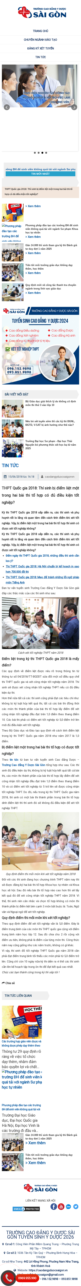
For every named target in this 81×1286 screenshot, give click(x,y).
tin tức (14, 759)
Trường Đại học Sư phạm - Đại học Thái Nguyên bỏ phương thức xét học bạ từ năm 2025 (50, 445)
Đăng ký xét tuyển (40, 48)
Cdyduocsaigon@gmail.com (47, 1274)
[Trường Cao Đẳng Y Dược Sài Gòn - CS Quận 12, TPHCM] (3, 1244)
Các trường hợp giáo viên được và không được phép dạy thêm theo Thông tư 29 (21, 1045)
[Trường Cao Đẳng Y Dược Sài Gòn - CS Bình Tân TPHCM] (5, 1253)
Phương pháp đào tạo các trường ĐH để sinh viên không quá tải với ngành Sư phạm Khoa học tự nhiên (51, 229)
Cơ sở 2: (12, 1253)
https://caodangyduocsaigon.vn (48, 1270)
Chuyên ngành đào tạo (40, 39)
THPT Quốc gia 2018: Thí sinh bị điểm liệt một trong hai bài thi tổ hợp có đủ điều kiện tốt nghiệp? (38, 192)
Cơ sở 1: (10, 1244)
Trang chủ (40, 31)
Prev (7, 107)
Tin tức (40, 57)
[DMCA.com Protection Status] (26, 1211)
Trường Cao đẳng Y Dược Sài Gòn (23, 765)
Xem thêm (34, 206)
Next (74, 107)
